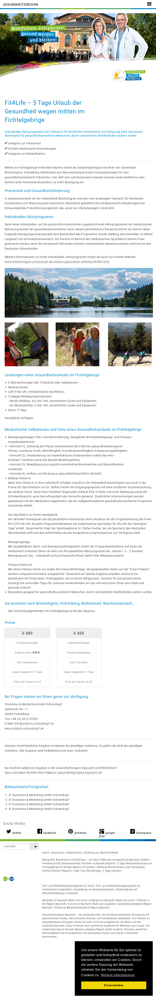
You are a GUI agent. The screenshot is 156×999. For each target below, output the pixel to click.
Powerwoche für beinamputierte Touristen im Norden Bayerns (78, 863)
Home (45, 852)
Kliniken (91, 918)
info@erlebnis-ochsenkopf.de (34, 723)
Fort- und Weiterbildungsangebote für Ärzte (68, 885)
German (6, 879)
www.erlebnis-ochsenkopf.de (24, 728)
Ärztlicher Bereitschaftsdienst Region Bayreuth (82, 907)
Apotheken (124, 918)
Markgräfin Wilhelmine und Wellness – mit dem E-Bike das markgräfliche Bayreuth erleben (95, 859)
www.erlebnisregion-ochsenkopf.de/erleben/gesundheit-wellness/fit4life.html (57, 261)
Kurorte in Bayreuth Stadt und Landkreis (92, 903)
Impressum (58, 852)
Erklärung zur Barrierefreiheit (101, 852)
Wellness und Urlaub (132, 925)
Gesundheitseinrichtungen (57, 922)
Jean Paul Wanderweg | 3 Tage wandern (98, 870)
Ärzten (64, 918)
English (11, 879)
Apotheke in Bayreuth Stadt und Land (64, 900)
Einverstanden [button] (114, 985)
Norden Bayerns (75, 929)
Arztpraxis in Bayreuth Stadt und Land (111, 900)
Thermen (129, 929)
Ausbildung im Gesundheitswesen (94, 889)
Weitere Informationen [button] (118, 975)
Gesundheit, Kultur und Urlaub (106, 933)
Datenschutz (74, 852)
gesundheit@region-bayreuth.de (80, 772)
